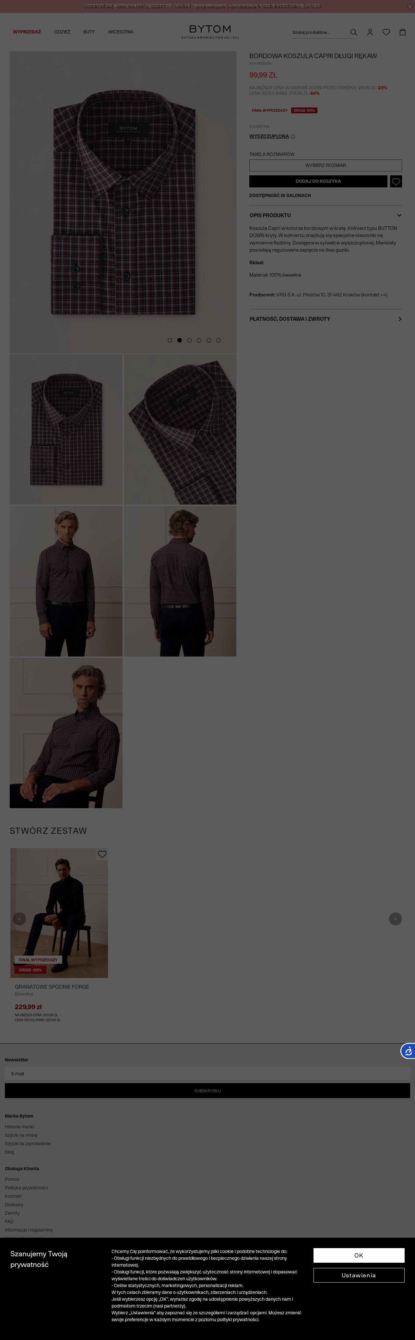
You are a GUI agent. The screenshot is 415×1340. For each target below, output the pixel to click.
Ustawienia (359, 1275)
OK (359, 1255)
